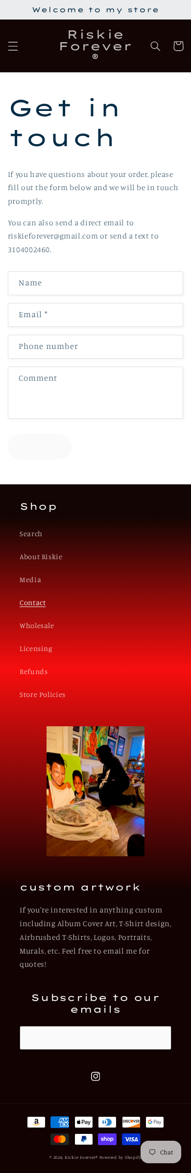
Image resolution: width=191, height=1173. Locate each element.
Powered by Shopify (120, 1157)
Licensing (36, 648)
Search (31, 533)
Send (39, 446)
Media (30, 579)
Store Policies (43, 694)
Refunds (34, 671)
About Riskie (41, 556)
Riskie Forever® (81, 1157)
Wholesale (37, 625)
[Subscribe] (159, 1038)
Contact (33, 602)
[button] (12, 46)
